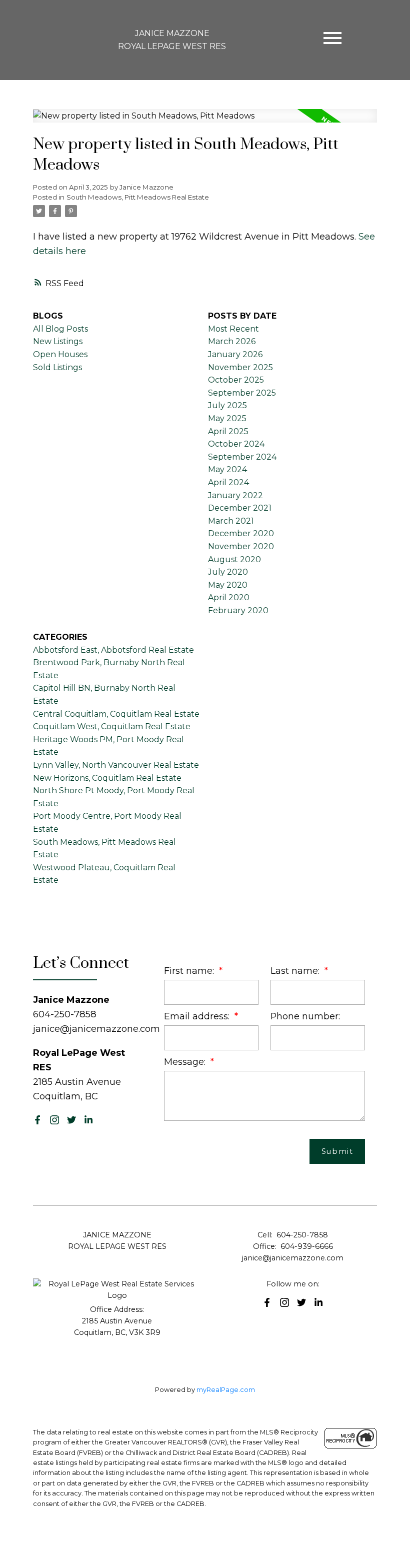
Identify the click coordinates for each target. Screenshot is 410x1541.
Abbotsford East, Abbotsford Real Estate (113, 650)
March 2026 (232, 341)
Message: (186, 1061)
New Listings (57, 341)
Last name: (296, 970)
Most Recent (233, 329)
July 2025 (227, 405)
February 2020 (238, 610)
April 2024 (228, 482)
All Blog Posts (60, 329)
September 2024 (242, 457)
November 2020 (241, 546)
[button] (37, 1119)
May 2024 (227, 469)
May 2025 (227, 418)
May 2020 (228, 585)
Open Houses (60, 354)
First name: (190, 970)
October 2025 (236, 380)
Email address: (198, 1016)
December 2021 (240, 508)
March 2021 (231, 521)
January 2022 (235, 495)
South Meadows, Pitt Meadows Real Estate (137, 197)
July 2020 (228, 572)
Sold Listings (57, 367)
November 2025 (240, 367)
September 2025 (242, 393)
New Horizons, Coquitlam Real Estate (107, 778)
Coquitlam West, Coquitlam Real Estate (111, 726)
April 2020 (229, 597)
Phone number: (305, 1016)
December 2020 (241, 533)
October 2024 (236, 444)
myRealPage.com (225, 1389)
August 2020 (234, 559)
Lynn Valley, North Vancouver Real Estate (116, 765)
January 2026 (235, 354)
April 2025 (228, 431)
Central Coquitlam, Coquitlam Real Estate (116, 714)
